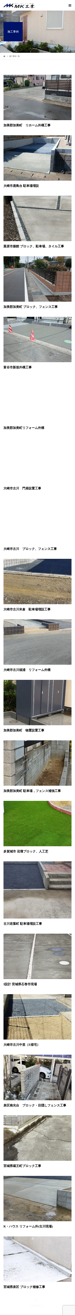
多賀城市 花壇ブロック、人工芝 (25, 815)
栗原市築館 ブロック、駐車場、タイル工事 (33, 209)
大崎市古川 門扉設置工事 (22, 451)
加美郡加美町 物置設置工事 (23, 693)
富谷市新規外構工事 (17, 330)
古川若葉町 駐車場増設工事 (22, 887)
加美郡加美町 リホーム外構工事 (27, 88)
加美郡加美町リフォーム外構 (23, 391)
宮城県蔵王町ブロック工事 (22, 1129)
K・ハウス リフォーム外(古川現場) (28, 1190)
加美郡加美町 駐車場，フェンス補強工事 (32, 754)
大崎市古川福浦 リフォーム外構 (27, 633)
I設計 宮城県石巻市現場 (20, 947)
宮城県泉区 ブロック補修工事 (24, 1250)
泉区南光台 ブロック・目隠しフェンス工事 (34, 1069)
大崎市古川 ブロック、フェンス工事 (30, 512)
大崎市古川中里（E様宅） (21, 1008)
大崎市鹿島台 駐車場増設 (21, 149)
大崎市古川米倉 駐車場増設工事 (27, 572)
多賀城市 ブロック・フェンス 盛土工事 (31, 1310)
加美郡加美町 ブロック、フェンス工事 (30, 270)
